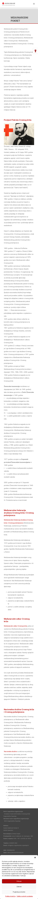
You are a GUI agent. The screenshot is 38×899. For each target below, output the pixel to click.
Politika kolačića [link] (10, 896)
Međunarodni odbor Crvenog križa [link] (15, 626)
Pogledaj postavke (19, 892)
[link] (35, 50)
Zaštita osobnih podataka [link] (25, 896)
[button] (35, 857)
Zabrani (19, 886)
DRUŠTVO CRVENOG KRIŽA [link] (22, 3)
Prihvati (19, 881)
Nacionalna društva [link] (10, 751)
